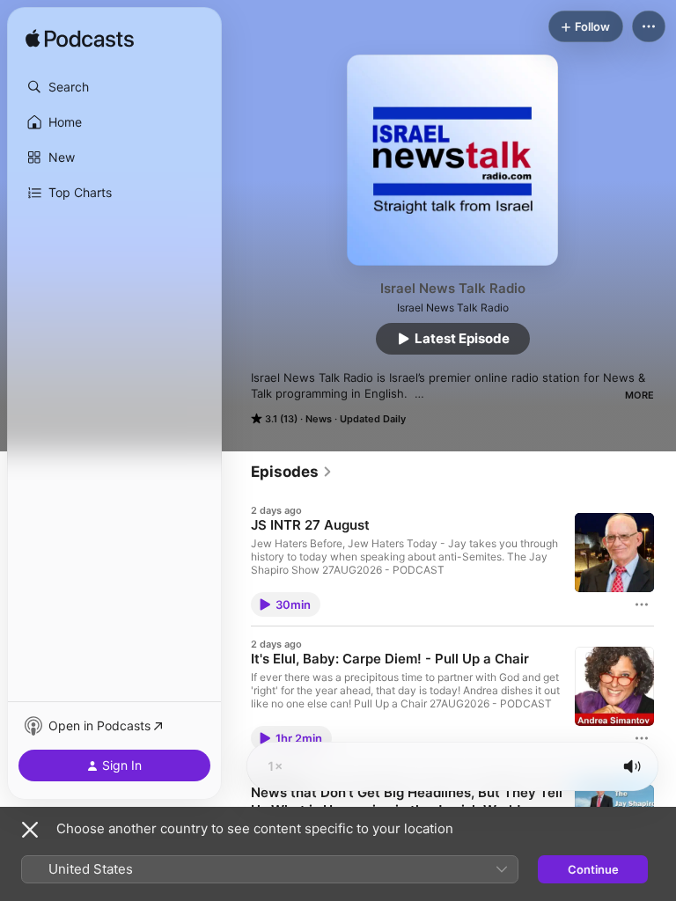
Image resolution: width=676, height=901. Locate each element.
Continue (593, 869)
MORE (639, 395)
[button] (114, 87)
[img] (80, 39)
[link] (292, 471)
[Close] (30, 830)
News (318, 419)
